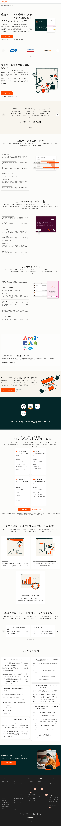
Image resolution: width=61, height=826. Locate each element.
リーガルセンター (8, 821)
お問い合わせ (40, 796)
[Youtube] (27, 814)
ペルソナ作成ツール (31, 786)
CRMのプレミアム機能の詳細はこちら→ (9, 96)
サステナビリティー (42, 794)
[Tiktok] (41, 814)
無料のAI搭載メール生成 (18, 788)
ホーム (2, 5)
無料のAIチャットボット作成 (18, 781)
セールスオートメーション (6, 802)
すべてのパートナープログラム (54, 797)
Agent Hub (3, 808)
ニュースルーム (40, 790)
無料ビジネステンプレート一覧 (32, 795)
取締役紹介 (40, 786)
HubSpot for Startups (52, 803)
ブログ (39, 792)
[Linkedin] (34, 814)
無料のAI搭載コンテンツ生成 (18, 790)
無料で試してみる (7, 390)
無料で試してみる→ (7, 36)
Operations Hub (4, 794)
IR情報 (40, 788)
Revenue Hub (4, 796)
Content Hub (4, 792)
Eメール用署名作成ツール (32, 781)
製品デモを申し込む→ (37, 509)
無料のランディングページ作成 (18, 799)
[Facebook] (20, 814)
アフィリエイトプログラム (53, 806)
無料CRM (3, 785)
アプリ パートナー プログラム (53, 801)
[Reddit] (37, 814)
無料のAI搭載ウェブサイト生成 (19, 786)
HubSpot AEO (4, 783)
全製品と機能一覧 (5, 781)
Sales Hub (3, 788)
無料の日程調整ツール (5, 806)
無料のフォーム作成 (17, 805)
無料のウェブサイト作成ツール (18, 795)
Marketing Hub (4, 786)
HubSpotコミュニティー (52, 783)
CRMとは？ (5, 561)
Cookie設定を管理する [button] (51, 821)
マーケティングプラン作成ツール (32, 791)
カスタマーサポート (52, 781)
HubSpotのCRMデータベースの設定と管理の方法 (44, 561)
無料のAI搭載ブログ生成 (18, 792)
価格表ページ (33, 514)
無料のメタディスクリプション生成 (18, 808)
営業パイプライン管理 (5, 804)
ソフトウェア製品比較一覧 (32, 798)
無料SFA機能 (4, 800)
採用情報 (39, 783)
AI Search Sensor (30, 785)
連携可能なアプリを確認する (8, 362)
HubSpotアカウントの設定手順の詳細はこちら (22, 390)
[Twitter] (30, 814)
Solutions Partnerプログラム (53, 799)
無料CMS (3, 798)
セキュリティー (27, 821)
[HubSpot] (4, 2)
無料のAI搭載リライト (17, 785)
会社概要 (39, 781)
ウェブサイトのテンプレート (32, 800)
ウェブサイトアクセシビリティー (39, 821)
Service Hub (4, 790)
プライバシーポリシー (18, 821)
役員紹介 (39, 785)
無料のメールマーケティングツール (18, 803)
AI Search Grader (31, 783)
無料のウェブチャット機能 (18, 783)
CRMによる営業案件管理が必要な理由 (27, 596)
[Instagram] (23, 814)
